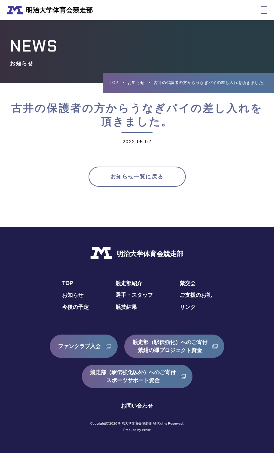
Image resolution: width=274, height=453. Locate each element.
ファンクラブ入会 (79, 346)
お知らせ (136, 82)
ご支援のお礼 (196, 295)
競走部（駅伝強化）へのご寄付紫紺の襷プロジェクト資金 (170, 346)
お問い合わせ (137, 406)
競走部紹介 (129, 283)
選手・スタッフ (134, 295)
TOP (114, 82)
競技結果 (126, 307)
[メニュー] (264, 10)
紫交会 (188, 283)
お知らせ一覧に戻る (137, 176)
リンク (188, 307)
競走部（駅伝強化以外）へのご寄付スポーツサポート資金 (133, 376)
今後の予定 (75, 307)
